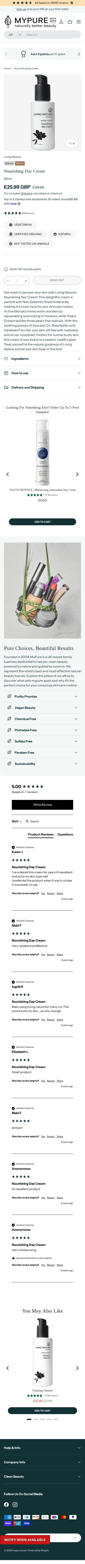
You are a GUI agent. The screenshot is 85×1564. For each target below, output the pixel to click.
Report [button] (51, 893)
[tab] (41, 835)
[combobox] (42, 34)
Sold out (57, 280)
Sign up (21, 9)
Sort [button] (15, 821)
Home (7, 68)
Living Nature (12, 157)
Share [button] (60, 893)
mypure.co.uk (19, 1550)
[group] (42, 787)
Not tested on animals (31, 244)
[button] (42, 213)
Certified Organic (28, 234)
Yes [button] (43, 893)
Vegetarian (23, 224)
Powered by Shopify (38, 1550)
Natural (65, 234)
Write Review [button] (42, 805)
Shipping (26, 193)
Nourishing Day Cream (26, 68)
